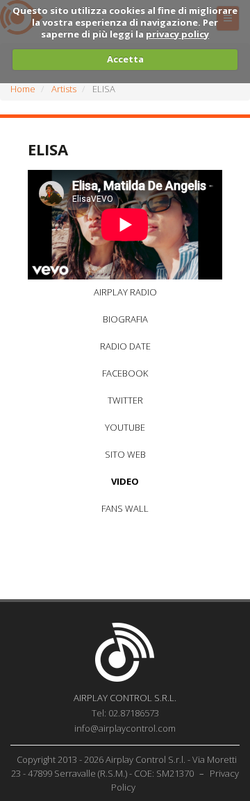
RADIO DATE (125, 346)
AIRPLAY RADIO (125, 292)
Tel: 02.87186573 (125, 713)
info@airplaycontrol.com (125, 728)
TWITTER (125, 400)
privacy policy (177, 34)
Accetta (125, 59)
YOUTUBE (125, 427)
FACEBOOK (125, 373)
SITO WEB (125, 454)
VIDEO (125, 481)
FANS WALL (125, 508)
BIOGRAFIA (125, 319)
